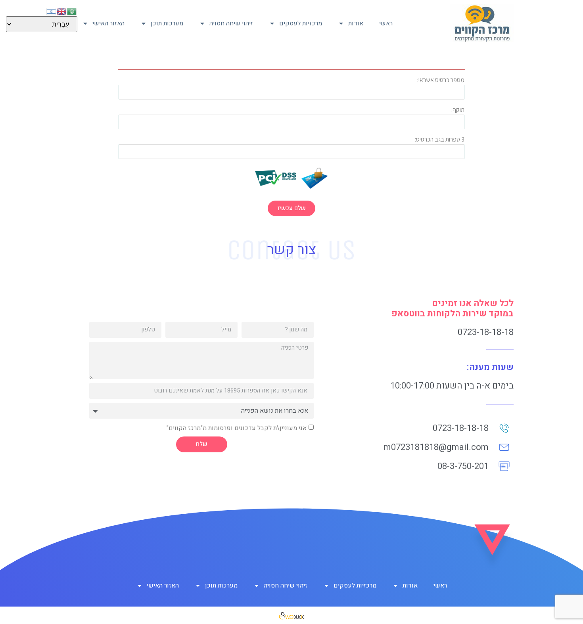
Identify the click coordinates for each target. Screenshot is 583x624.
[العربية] (72, 11)
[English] (62, 11)
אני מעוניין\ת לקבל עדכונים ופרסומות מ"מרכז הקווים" (237, 428)
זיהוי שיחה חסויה (231, 23)
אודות (355, 23)
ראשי (386, 23)
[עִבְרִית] (51, 11)
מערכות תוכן (167, 23)
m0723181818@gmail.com (436, 447)
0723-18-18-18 (486, 332)
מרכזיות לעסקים (300, 23)
